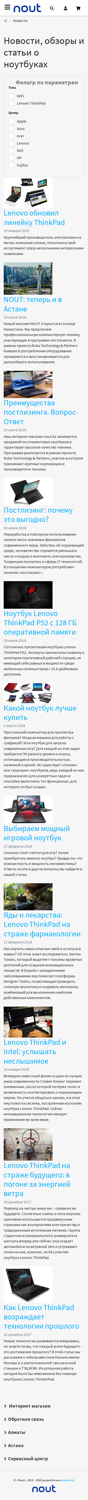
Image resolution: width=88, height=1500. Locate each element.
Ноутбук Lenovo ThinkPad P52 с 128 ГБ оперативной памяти (40, 622)
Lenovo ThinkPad (31, 103)
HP (19, 157)
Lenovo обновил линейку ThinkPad (34, 217)
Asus (21, 128)
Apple (21, 121)
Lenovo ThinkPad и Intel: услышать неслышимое (35, 1051)
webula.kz (68, 1480)
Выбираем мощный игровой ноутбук (37, 833)
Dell (20, 150)
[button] (52, 8)
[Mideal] (44, 1487)
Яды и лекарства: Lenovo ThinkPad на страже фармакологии (42, 924)
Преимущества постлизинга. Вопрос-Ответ (41, 412)
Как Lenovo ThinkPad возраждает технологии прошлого (41, 1317)
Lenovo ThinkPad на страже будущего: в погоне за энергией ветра (37, 1179)
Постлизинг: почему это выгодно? (38, 514)
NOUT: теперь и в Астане (33, 304)
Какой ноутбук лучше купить (40, 712)
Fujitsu (22, 165)
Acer (20, 135)
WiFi (20, 95)
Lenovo (23, 143)
